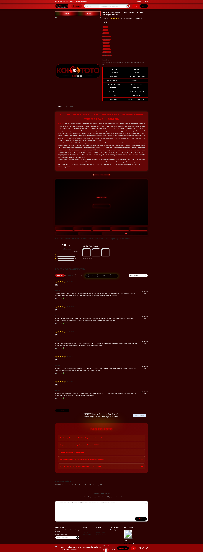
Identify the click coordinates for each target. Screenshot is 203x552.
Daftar (135, 6)
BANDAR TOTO (106, 49)
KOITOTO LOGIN (107, 52)
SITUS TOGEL (106, 46)
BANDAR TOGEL (107, 36)
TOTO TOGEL (106, 42)
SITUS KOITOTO (87, 534)
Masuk (144, 6)
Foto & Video (70, 275)
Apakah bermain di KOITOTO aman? (72, 452)
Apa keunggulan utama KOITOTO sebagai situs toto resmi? (81, 438)
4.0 (86, 275)
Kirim (140, 519)
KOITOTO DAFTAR (107, 55)
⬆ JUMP (125, 233)
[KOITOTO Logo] (62, 6)
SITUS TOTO (106, 33)
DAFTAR (66, 13)
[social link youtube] (127, 543)
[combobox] (138, 275)
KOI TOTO (105, 30)
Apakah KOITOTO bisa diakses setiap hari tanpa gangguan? (81, 466)
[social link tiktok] (133, 543)
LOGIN (89, 13)
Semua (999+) (60, 275)
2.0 (100, 275)
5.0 (78, 275)
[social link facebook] (130, 543)
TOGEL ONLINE (106, 39)
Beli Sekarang (123, 548)
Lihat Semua (62, 410)
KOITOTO (105, 27)
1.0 (107, 275)
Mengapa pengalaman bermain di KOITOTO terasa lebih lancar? (82, 459)
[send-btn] (77, 537)
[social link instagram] (124, 543)
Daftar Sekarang (139, 415)
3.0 (93, 275)
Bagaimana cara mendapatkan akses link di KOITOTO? (79, 445)
